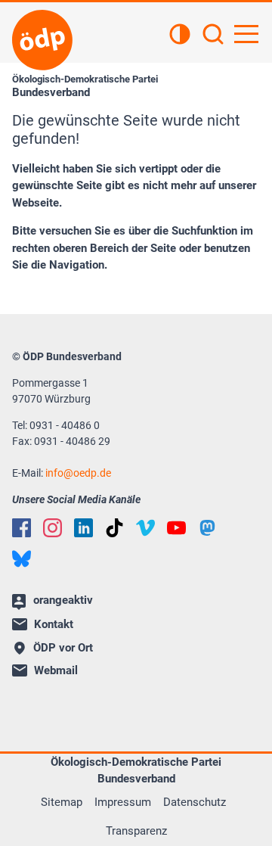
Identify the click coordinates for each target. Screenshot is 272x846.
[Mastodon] (207, 527)
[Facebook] (21, 527)
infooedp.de (78, 473)
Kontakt (53, 624)
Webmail (56, 670)
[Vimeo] (145, 527)
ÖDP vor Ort (63, 648)
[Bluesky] (21, 558)
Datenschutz (194, 802)
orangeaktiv (63, 600)
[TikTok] (114, 527)
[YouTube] (176, 527)
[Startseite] (42, 40)
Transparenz (136, 831)
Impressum (122, 802)
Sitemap (61, 802)
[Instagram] (52, 527)
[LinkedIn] (83, 527)
